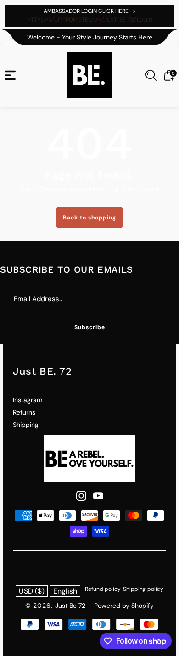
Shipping (26, 425)
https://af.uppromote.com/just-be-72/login (89, 19)
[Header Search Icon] (151, 75)
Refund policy (103, 589)
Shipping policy (143, 589)
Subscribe (89, 327)
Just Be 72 (70, 605)
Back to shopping (89, 217)
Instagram (27, 400)
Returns (24, 412)
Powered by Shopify (124, 605)
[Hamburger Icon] (10, 75)
